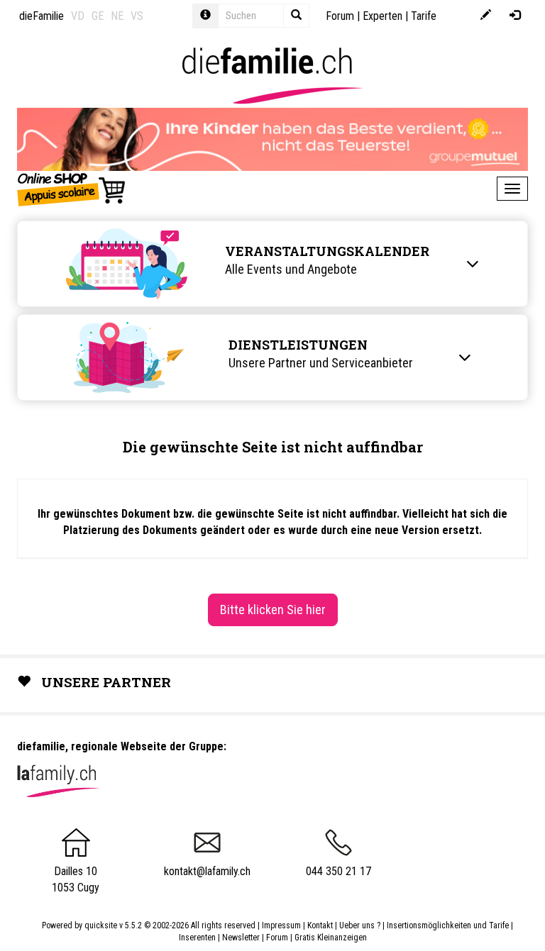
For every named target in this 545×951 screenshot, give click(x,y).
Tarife (423, 16)
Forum (340, 16)
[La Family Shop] (72, 188)
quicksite (100, 925)
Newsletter (241, 937)
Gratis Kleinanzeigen (330, 937)
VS (137, 16)
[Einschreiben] (486, 16)
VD (77, 16)
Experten (382, 16)
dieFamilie (41, 16)
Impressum (281, 925)
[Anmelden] (515, 16)
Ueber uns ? (359, 925)
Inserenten (198, 937)
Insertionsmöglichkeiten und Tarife (448, 925)
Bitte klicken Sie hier (273, 609)
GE (98, 16)
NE (117, 16)
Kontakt (320, 925)
